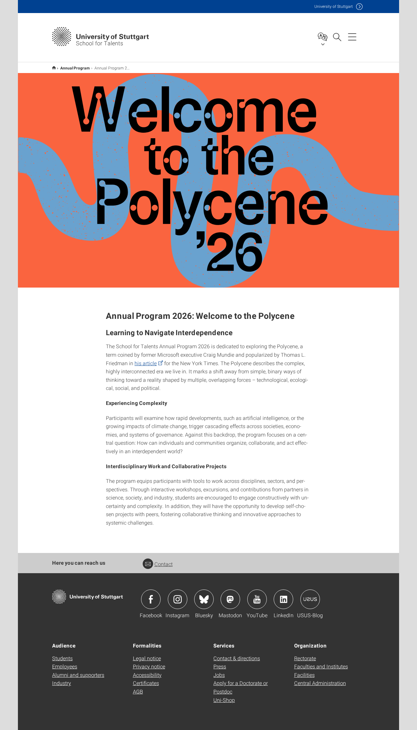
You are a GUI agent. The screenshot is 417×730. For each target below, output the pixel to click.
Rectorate (305, 658)
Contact (163, 563)
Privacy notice (149, 666)
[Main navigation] (352, 36)
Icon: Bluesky (204, 599)
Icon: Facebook (151, 599)
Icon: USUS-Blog (310, 599)
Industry (61, 682)
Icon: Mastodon (230, 599)
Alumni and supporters (78, 674)
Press (219, 666)
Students (62, 658)
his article (146, 363)
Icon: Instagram (177, 599)
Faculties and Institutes (321, 666)
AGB (138, 691)
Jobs (219, 674)
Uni (333, 6)
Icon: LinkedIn (283, 599)
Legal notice (147, 658)
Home (54, 67)
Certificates (146, 682)
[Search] (337, 36)
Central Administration (320, 682)
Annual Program (75, 67)
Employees (64, 666)
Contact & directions (236, 658)
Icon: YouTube (257, 599)
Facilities (304, 674)
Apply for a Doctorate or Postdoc (240, 687)
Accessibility (147, 674)
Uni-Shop (224, 699)
